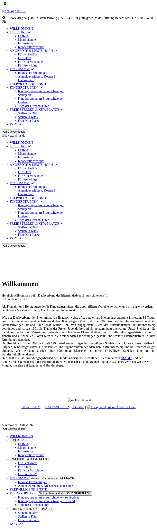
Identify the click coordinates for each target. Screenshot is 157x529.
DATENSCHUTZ (57, 407)
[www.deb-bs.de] (13, 135)
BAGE (126, 358)
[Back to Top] (5, 4)
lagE (104, 361)
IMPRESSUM (30, 407)
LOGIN (78, 407)
